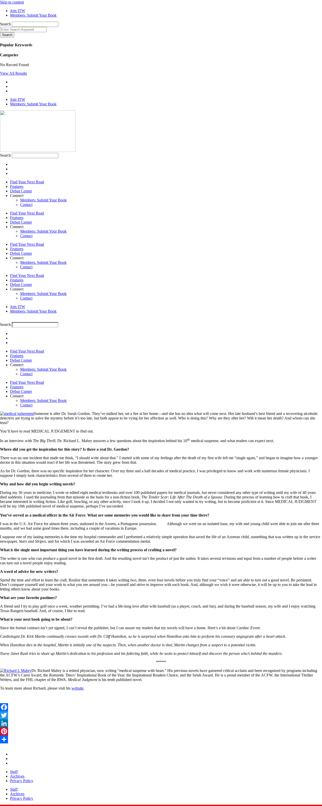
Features (16, 186)
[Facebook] (161, 707)
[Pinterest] (161, 731)
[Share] (161, 739)
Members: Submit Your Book (43, 200)
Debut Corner (21, 191)
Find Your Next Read (27, 182)
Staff (14, 772)
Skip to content (12, 2)
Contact (26, 204)
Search (5, 24)
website (77, 688)
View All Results (13, 73)
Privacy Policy (21, 781)
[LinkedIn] (161, 723)
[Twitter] (161, 715)
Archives (17, 776)
